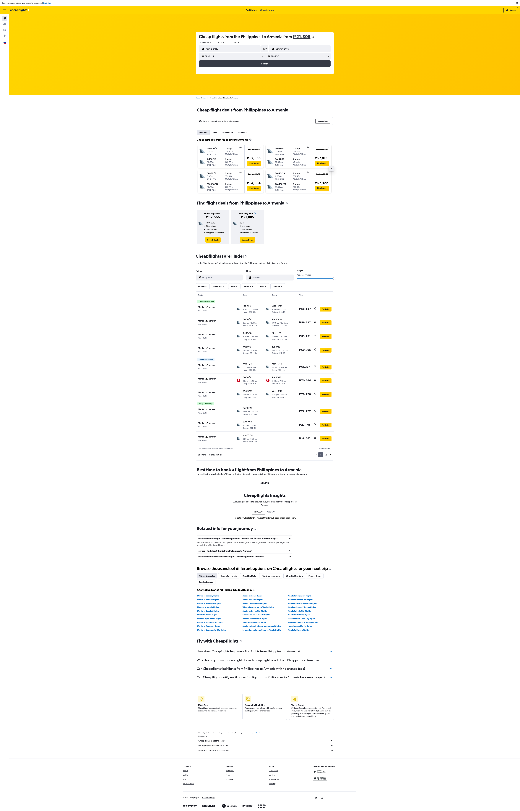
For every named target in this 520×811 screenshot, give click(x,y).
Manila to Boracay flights (208, 596)
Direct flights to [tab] (249, 576)
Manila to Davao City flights (255, 611)
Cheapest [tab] (203, 132)
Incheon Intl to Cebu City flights (301, 618)
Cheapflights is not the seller (211, 740)
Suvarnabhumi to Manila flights (256, 615)
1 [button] (320, 454)
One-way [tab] (242, 132)
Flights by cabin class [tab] (271, 576)
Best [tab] (215, 132)
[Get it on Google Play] (320, 771)
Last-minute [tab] (227, 132)
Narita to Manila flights (207, 615)
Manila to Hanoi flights (252, 596)
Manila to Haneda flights (208, 599)
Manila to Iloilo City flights (299, 611)
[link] (213, 240)
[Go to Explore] (4, 35)
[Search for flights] (4, 18)
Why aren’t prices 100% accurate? (214, 750)
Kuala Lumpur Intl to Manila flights (303, 622)
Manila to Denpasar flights (208, 626)
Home (198, 98)
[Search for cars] (4, 30)
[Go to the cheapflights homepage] (20, 10)
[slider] (334, 278)
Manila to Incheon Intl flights (300, 599)
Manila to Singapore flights (299, 596)
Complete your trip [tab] (228, 576)
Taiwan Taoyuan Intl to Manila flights (258, 607)
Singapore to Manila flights (254, 622)
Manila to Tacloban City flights (210, 622)
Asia (204, 98)
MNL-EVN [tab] (265, 483)
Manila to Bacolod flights (208, 611)
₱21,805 (302, 36)
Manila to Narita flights (253, 599)
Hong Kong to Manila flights (300, 626)
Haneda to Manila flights (208, 607)
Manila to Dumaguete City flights (211, 630)
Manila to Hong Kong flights (255, 603)
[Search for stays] (4, 24)
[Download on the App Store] (320, 778)
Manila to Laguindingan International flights (262, 626)
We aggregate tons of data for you (213, 745)
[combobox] (206, 42)
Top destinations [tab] (206, 582)
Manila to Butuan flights (298, 630)
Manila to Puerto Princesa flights (302, 607)
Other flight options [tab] (294, 576)
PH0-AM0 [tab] (258, 512)
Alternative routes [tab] (207, 576)
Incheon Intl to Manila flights (255, 618)
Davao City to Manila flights (209, 618)
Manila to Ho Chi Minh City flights (302, 603)
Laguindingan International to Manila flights (262, 630)
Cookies (47, 3)
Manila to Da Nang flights (299, 615)
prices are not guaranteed (250, 733)
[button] (517, 3)
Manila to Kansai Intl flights (209, 603)
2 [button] (326, 454)
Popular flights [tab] (314, 576)
